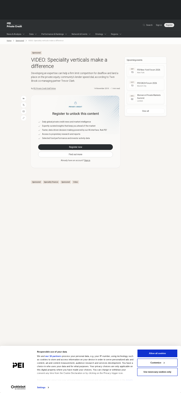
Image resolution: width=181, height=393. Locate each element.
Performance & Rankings (52, 34)
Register (169, 25)
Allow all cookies (157, 353)
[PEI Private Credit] (14, 25)
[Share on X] (24, 105)
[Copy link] (24, 118)
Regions (114, 34)
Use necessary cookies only (157, 372)
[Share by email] (24, 111)
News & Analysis (14, 34)
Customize (155, 362)
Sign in (159, 25)
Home (9, 41)
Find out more (75, 154)
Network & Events (79, 34)
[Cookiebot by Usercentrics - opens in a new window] (18, 387)
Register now (75, 147)
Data (31, 34)
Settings (41, 387)
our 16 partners (53, 356)
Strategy (99, 34)
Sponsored (20, 41)
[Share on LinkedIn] (24, 98)
